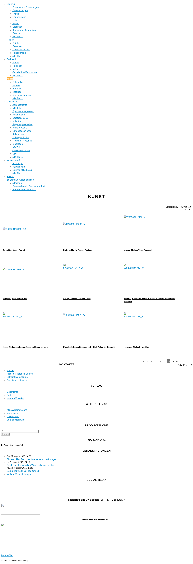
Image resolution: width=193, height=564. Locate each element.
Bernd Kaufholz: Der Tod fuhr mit (23, 470)
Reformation (18, 114)
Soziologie (17, 163)
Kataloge (16, 91)
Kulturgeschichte (20, 137)
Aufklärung (17, 121)
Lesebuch (17, 26)
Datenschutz (13, 416)
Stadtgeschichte (20, 117)
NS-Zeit (16, 147)
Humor (15, 23)
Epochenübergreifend (23, 111)
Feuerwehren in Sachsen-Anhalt (28, 186)
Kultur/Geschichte (21, 49)
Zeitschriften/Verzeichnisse (20, 179)
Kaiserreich (18, 134)
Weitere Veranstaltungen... (20, 474)
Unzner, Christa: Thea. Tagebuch (138, 250)
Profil (9, 395)
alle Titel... (17, 36)
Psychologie (18, 166)
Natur (15, 69)
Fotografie (17, 82)
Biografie (16, 88)
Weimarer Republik (22, 140)
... (164, 361)
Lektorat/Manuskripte (17, 376)
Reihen (10, 176)
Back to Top (7, 555)
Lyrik (14, 20)
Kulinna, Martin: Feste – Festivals (77, 250)
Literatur (11, 4)
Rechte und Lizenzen (17, 380)
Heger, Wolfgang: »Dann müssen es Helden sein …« (25, 347)
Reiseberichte (19, 52)
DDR (15, 153)
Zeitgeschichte (19, 104)
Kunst (10, 78)
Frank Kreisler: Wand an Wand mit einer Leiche (30, 465)
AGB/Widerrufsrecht (17, 409)
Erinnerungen (19, 17)
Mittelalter (17, 108)
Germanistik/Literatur (22, 169)
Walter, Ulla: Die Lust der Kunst (77, 298)
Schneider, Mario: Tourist (14, 250)
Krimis (15, 13)
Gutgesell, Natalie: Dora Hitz (15, 298)
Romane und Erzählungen (25, 7)
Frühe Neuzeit (19, 127)
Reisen (10, 39)
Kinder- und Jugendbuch (24, 30)
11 (173, 361)
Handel (10, 370)
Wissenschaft (13, 160)
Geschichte (12, 101)
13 (181, 361)
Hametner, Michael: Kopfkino (136, 347)
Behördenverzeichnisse (24, 189)
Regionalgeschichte (22, 124)
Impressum (12, 413)
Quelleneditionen (21, 150)
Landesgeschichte (21, 130)
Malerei (16, 85)
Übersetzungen (20, 10)
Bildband (11, 59)
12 (177, 361)
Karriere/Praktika (15, 398)
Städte (15, 43)
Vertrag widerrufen (16, 419)
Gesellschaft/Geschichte (24, 72)
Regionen (17, 46)
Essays (16, 33)
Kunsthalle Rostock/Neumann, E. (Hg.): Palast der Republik (89, 347)
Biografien (17, 143)
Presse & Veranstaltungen (20, 373)
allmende (17, 183)
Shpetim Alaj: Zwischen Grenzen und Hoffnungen (32, 459)
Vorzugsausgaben (21, 95)
